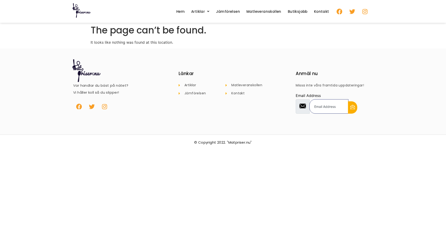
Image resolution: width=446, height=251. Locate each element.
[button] (200, 11)
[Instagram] (365, 11)
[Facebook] (339, 11)
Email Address (308, 95)
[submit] (352, 107)
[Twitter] (352, 11)
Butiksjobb (298, 11)
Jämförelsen (228, 11)
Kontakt (321, 11)
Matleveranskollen (263, 11)
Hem (180, 11)
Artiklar (198, 11)
